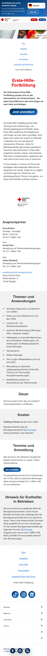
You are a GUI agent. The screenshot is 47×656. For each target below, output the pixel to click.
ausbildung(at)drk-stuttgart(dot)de (17, 272)
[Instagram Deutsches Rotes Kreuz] (23, 594)
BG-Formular (30, 429)
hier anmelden (12, 469)
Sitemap (6, 648)
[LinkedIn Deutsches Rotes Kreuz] (31, 594)
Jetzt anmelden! (24, 112)
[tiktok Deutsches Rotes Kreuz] (15, 594)
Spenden (34, 19)
